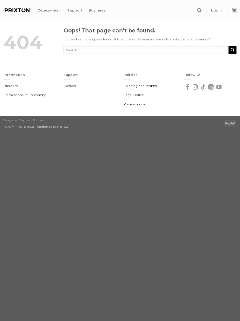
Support (74, 10)
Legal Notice (134, 95)
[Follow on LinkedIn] (211, 87)
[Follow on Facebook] (187, 87)
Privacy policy (134, 104)
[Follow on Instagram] (195, 87)
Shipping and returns (140, 86)
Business (97, 10)
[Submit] (232, 50)
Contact (70, 86)
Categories (48, 10)
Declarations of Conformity (25, 95)
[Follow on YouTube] (218, 87)
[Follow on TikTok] (203, 87)
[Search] (199, 10)
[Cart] (234, 10)
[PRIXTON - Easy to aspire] (17, 10)
